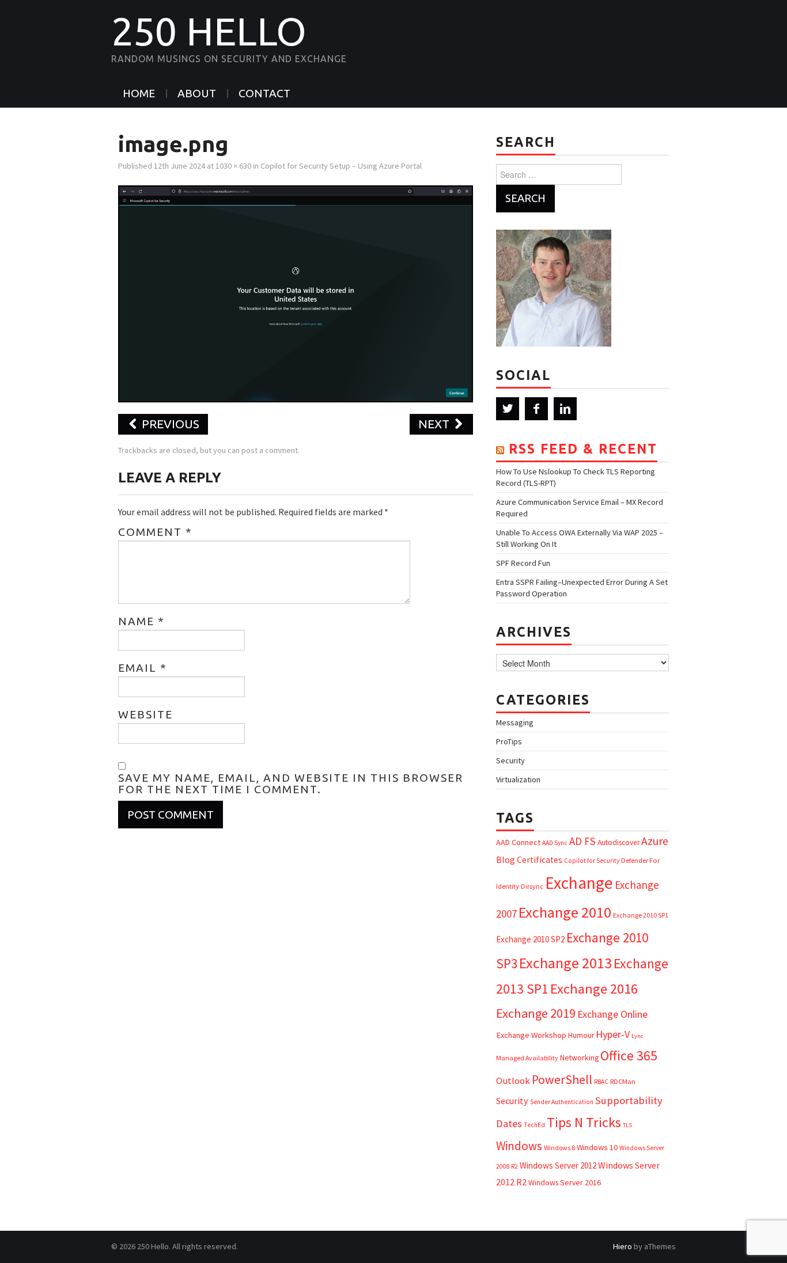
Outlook (513, 1081)
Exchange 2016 (594, 989)
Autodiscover (618, 842)
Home (139, 93)
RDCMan (622, 1081)
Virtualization (518, 779)
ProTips (509, 741)
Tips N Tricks (584, 1122)
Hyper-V (613, 1034)
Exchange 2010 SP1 (640, 915)
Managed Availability (527, 1057)
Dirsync (532, 886)
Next (435, 424)
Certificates (539, 859)
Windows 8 (559, 1147)
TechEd (534, 1125)
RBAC (601, 1082)
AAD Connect (518, 842)
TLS (627, 1125)
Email (142, 668)
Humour (581, 1035)
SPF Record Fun (523, 563)
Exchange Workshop (531, 1035)
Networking (579, 1057)
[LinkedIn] (565, 408)
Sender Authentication (561, 1102)
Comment (155, 532)
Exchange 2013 (565, 962)
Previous (169, 424)
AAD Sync (554, 843)
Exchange (579, 882)
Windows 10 (597, 1147)
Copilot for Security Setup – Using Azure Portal (341, 166)
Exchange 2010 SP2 (530, 939)
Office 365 (628, 1055)
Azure (654, 841)
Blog (505, 859)
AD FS (582, 841)
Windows (519, 1146)
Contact (264, 93)
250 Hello (209, 31)
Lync (637, 1036)
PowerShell (562, 1079)
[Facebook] (536, 408)
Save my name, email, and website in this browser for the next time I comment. (290, 783)
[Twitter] (507, 408)
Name (141, 621)
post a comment (269, 450)
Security (510, 760)
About (196, 93)
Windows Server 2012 (558, 1165)
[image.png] (295, 292)
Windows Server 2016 (564, 1182)
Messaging (515, 722)
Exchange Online (612, 1014)
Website (145, 714)
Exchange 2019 (536, 1013)
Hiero (622, 1246)
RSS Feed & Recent (583, 449)
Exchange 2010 (565, 912)
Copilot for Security (591, 861)
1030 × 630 (233, 166)
